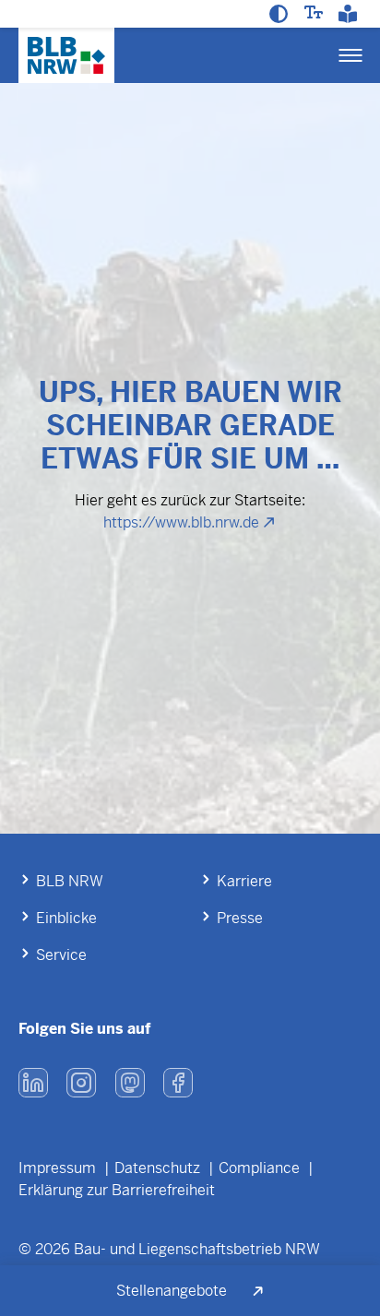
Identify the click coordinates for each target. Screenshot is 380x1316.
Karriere (244, 881)
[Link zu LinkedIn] (33, 1082)
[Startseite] (66, 55)
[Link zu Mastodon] (130, 1082)
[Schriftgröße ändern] (315, 12)
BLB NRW (69, 881)
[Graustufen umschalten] (280, 14)
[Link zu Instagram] (81, 1082)
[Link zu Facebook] (178, 1082)
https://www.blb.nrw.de (181, 522)
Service (61, 955)
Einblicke (66, 918)
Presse (240, 918)
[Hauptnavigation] (350, 55)
